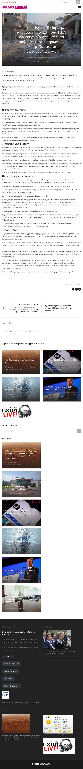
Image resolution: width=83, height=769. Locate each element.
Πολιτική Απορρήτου (10, 671)
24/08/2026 (11, 462)
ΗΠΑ (59, 93)
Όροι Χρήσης (8, 678)
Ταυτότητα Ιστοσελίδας (11, 664)
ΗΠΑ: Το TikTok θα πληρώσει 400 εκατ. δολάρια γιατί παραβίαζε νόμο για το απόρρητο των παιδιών (21, 513)
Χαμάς (61, 78)
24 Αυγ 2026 (10, 367)
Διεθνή (59, 369)
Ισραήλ (6, 75)
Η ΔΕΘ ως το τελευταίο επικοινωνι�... (56, 388)
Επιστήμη (20, 369)
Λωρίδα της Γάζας (43, 75)
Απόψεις (59, 396)
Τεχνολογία (49, 370)
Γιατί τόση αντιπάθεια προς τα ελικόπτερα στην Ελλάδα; (17, 488)
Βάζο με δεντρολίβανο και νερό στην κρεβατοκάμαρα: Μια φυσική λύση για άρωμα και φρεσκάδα (20, 599)
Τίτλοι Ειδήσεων (10, 369)
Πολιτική (48, 398)
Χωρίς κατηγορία (21, 493)
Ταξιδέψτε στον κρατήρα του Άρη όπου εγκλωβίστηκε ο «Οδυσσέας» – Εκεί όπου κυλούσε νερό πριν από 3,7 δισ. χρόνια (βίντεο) (21, 454)
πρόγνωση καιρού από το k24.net (58, 734)
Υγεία (7, 370)
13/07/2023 (48, 658)
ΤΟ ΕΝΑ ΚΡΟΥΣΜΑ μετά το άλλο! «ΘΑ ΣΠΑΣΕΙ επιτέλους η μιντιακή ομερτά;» (60, 653)
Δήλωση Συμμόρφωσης (11, 686)
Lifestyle (20, 608)
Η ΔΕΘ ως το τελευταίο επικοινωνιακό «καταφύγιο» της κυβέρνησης (20, 571)
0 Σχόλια (34, 367)
